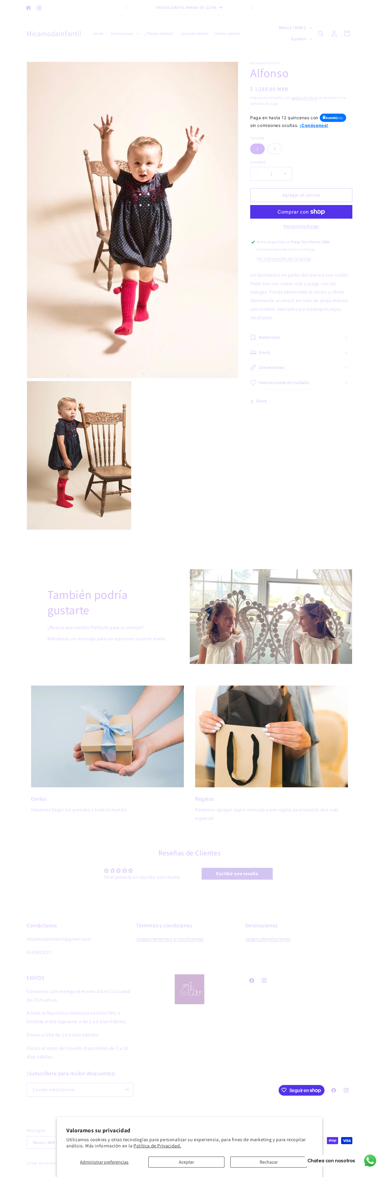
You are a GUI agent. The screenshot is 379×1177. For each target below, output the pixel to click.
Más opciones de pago (301, 226)
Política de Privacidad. (157, 1146)
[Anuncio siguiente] (252, 8)
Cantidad (258, 162)
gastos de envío (305, 97)
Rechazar (269, 1162)
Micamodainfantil (53, 1163)
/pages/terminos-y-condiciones (169, 939)
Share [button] (261, 401)
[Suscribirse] (126, 1090)
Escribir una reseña (237, 873)
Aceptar (186, 1162)
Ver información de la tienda (284, 258)
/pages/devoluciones (267, 939)
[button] (124, 33)
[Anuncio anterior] (126, 8)
